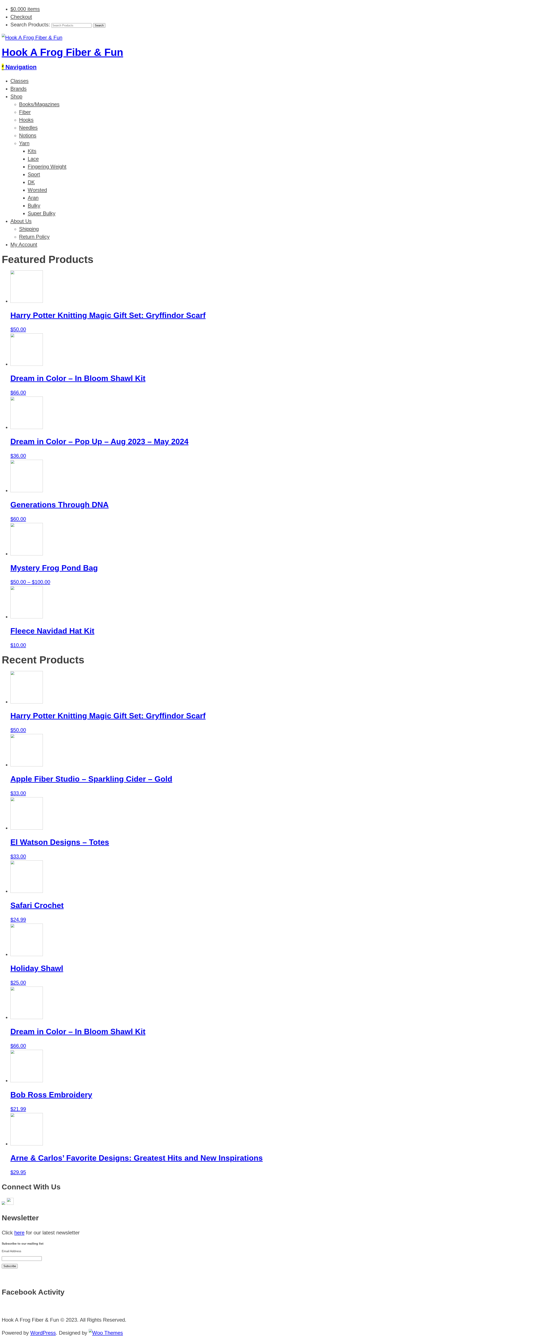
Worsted (37, 190)
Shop (16, 96)
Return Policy (34, 237)
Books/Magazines (39, 104)
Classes (19, 81)
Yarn (24, 143)
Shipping (29, 229)
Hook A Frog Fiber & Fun (62, 52)
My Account (23, 244)
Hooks (26, 120)
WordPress (43, 1333)
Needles (28, 128)
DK (31, 182)
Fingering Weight (47, 166)
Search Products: (30, 24)
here (19, 1233)
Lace (33, 159)
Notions (27, 135)
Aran (33, 198)
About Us (21, 221)
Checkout (21, 17)
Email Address (11, 1251)
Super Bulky (41, 213)
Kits (32, 151)
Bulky (34, 205)
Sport (34, 174)
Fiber (25, 112)
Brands (18, 89)
